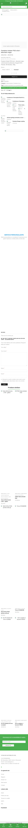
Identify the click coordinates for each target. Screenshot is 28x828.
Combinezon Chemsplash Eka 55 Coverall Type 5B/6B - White (16, 97)
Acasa (2, 774)
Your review (4, 351)
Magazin (3, 777)
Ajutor (2, 792)
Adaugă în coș (14, 76)
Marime (2, 67)
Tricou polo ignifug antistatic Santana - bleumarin (24, 108)
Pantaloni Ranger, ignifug (19, 121)
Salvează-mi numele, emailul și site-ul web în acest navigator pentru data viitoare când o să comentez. (13, 380)
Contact (3, 785)
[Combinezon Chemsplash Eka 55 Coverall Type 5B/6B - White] (3, 100)
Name (2, 368)
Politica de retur (5, 795)
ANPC (2, 801)
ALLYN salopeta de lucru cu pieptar (7, 724)
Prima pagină (5, 10)
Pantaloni (6, 85)
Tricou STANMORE (19, 610)
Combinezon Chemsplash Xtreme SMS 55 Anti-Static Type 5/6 (19, 101)
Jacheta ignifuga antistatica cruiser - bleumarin (16, 117)
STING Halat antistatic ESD (20, 497)
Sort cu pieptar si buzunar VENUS (19, 724)
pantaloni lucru (12, 85)
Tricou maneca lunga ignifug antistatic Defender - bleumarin (21, 105)
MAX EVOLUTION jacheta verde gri (5, 612)
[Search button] (26, 7)
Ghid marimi (4, 782)
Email (2, 373)
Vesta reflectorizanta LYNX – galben (6, 500)
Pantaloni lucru (5, 11)
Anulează (16, 69)
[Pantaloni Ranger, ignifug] (9, 123)
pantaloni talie (19, 85)
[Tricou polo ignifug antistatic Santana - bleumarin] (20, 111)
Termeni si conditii (5, 798)
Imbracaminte (13, 10)
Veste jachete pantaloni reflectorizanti (5, 495)
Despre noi (3, 779)
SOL (2, 803)
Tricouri (23, 608)
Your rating (3, 347)
